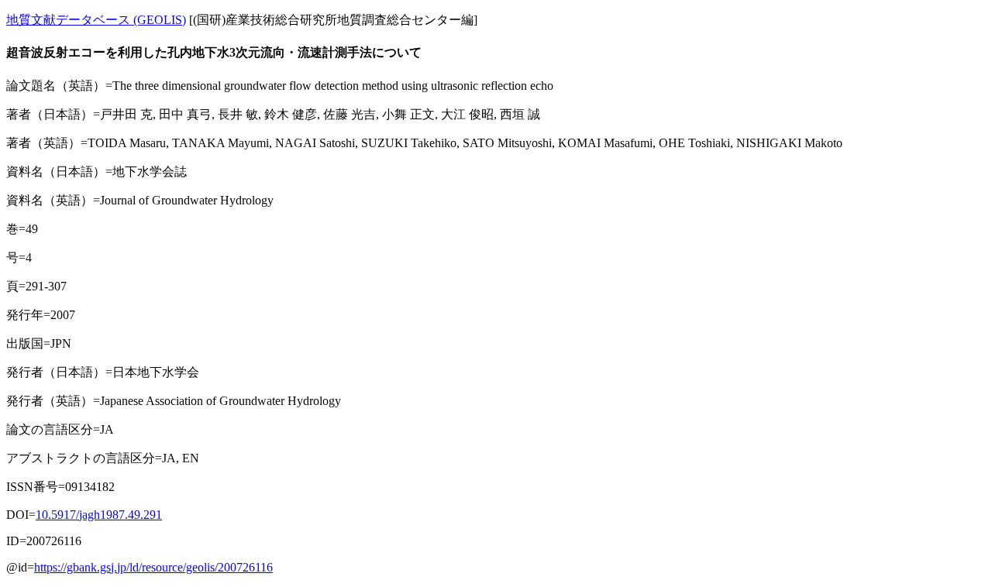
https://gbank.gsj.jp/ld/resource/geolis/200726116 (153, 567)
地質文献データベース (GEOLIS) (96, 19)
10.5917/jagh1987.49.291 (99, 514)
